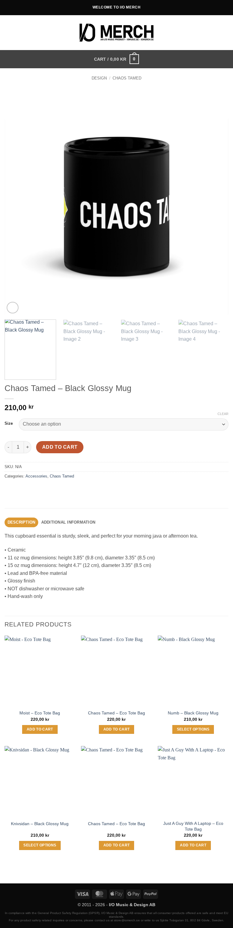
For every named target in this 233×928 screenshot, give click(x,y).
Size (9, 423)
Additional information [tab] (68, 522)
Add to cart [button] (40, 729)
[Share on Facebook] (21, 490)
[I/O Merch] (116, 33)
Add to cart (60, 447)
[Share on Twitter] (32, 490)
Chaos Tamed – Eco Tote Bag (116, 712)
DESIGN (99, 78)
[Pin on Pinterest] (54, 490)
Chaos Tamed (127, 78)
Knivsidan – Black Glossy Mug (40, 823)
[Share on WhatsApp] (10, 490)
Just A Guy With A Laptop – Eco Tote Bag (193, 826)
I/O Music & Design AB (132, 904)
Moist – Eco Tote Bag (39, 712)
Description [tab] (21, 522)
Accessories (36, 476)
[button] (224, 32)
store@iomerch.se (127, 920)
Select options (193, 729)
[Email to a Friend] (43, 490)
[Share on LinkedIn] (65, 490)
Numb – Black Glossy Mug (193, 712)
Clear (223, 414)
